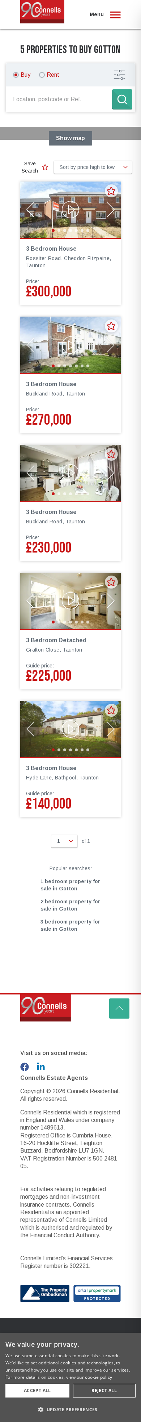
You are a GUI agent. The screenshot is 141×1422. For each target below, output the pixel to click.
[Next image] (110, 210)
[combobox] (60, 99)
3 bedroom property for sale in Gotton (70, 925)
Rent (53, 75)
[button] (70, 1409)
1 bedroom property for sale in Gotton (70, 884)
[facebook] (24, 1067)
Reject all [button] (104, 1390)
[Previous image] (30, 210)
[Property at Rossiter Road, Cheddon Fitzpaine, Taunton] (70, 210)
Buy (25, 75)
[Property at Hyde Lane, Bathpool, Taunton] (70, 729)
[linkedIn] (41, 1067)
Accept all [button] (37, 1390)
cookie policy (98, 1377)
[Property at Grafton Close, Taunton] (70, 601)
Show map (70, 138)
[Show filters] (119, 75)
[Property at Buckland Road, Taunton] (70, 345)
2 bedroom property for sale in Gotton (70, 905)
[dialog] (70, 1377)
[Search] (122, 99)
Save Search (30, 167)
